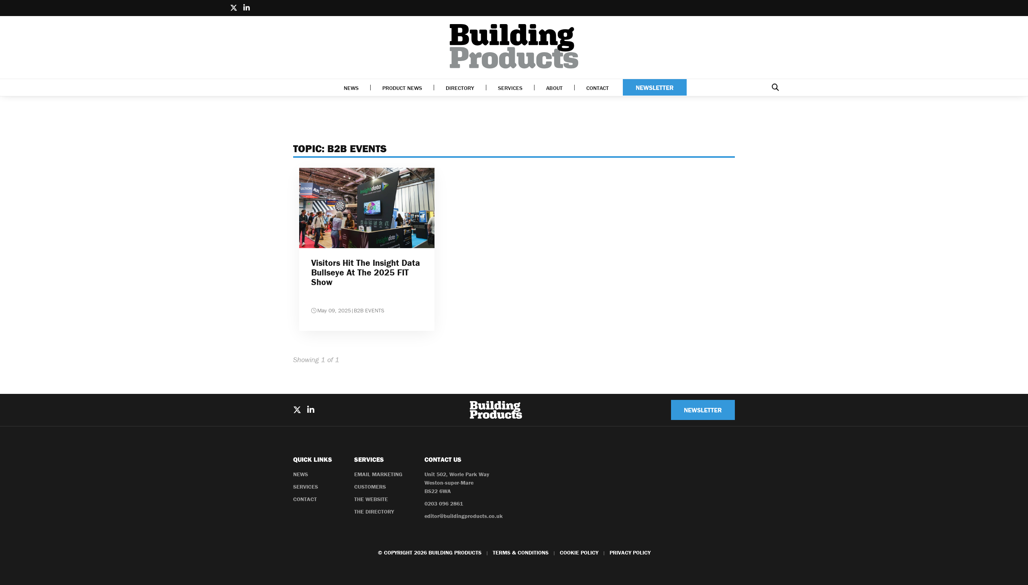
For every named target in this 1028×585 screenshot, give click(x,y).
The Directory (374, 511)
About (554, 88)
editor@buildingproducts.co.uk (463, 516)
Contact (597, 88)
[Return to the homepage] (514, 46)
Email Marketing (378, 474)
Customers (370, 486)
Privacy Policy (630, 552)
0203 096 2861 (443, 503)
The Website (371, 499)
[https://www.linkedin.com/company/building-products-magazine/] (246, 8)
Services (510, 88)
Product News (402, 88)
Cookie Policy (579, 552)
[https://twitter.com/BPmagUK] (233, 8)
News (351, 88)
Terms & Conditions (521, 552)
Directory (460, 88)
